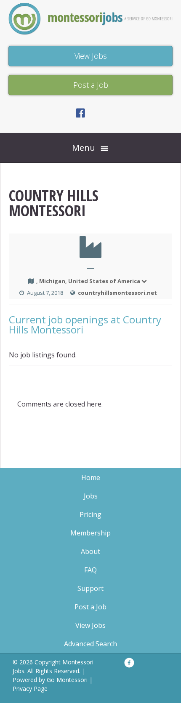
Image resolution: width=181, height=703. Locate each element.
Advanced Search (90, 643)
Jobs (91, 496)
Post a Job (90, 606)
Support (90, 588)
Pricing (90, 514)
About (90, 551)
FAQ (90, 569)
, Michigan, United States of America (88, 281)
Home (90, 477)
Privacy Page (30, 689)
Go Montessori (67, 680)
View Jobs (90, 625)
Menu (83, 147)
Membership (90, 533)
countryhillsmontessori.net (117, 292)
